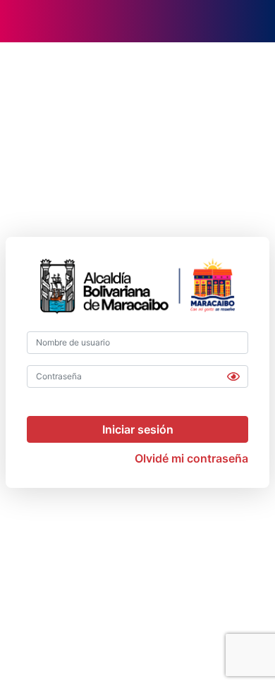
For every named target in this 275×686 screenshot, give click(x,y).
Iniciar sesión (137, 429)
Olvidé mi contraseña (191, 458)
